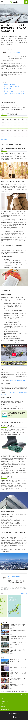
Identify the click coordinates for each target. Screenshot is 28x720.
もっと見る (22, 593)
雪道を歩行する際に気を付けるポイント (14, 91)
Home (2, 698)
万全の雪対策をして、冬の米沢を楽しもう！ (14, 94)
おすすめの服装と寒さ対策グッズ (12, 86)
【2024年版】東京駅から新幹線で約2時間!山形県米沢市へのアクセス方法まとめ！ (17, 413)
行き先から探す (5, 701)
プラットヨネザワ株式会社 (14, 52)
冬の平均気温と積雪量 (9, 84)
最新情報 (3, 706)
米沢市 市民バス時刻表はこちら (17, 380)
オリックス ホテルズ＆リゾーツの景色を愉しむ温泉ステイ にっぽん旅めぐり (18, 667)
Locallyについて (5, 709)
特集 (2, 703)
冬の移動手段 (7, 89)
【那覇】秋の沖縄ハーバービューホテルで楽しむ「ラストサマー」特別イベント (18, 673)
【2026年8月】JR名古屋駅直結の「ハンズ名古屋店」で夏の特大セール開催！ (18, 650)
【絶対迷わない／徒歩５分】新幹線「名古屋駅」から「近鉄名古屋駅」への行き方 (18, 626)
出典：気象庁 (4, 139)
